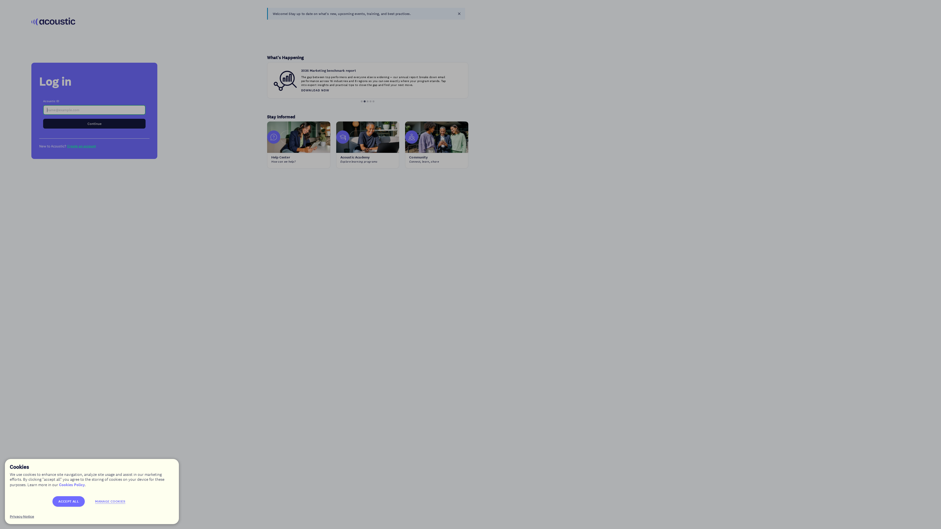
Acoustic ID (51, 101)
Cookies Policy (72, 484)
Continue (94, 123)
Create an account (81, 146)
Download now (315, 90)
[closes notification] (459, 14)
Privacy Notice (22, 517)
